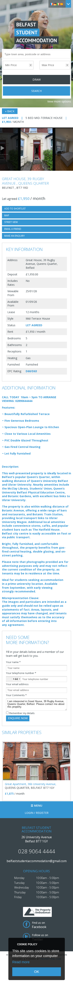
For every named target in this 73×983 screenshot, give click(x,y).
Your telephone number (21, 673)
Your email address (17, 684)
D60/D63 (31, 371)
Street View (11, 222)
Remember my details (22, 713)
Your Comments (16, 695)
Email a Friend (12, 229)
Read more (21, 962)
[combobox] (13, 679)
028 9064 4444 (36, 851)
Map (6, 215)
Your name (13, 662)
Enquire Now (18, 718)
